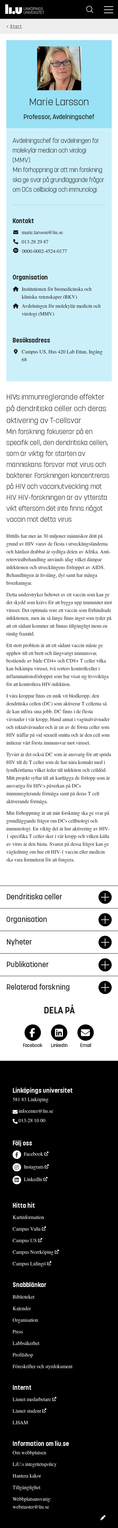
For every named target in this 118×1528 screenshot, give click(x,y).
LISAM (20, 1422)
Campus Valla (27, 1228)
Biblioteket (23, 1296)
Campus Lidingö (29, 1263)
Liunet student (27, 1410)
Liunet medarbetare (32, 1399)
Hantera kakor (27, 1475)
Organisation (25, 1319)
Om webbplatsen (29, 1452)
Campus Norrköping (33, 1251)
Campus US (25, 1240)
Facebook (33, 1153)
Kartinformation (28, 1217)
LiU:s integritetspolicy (35, 1464)
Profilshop (23, 1354)
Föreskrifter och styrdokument (42, 1366)
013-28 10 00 (32, 1120)
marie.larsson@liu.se (42, 232)
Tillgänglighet (26, 1487)
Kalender (22, 1308)
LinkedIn (33, 1179)
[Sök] (89, 9)
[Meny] (108, 9)
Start (16, 26)
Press (18, 1331)
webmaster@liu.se (31, 1506)
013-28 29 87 (35, 241)
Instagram (33, 1166)
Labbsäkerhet (26, 1343)
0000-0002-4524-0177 (44, 251)
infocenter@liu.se (36, 1110)
